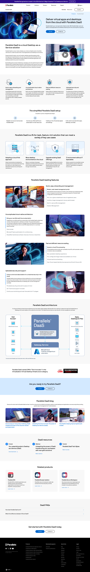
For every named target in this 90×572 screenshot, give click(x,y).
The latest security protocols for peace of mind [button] (19, 286)
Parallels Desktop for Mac (31, 555)
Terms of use (78, 550)
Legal (77, 552)
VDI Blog (62, 548)
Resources (69, 9)
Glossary (62, 550)
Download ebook (12, 451)
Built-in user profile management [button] (56, 203)
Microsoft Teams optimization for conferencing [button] (19, 232)
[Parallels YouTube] (13, 548)
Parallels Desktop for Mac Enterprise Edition (34, 552)
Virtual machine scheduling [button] (54, 259)
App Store (63, 559)
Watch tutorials (66, 449)
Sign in (80, 5)
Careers (62, 566)
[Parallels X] (8, 548)
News (62, 561)
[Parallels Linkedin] (10, 548)
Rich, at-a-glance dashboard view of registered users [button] (61, 197)
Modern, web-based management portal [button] (58, 189)
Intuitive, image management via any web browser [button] (61, 200)
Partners (62, 552)
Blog (62, 546)
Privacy (77, 546)
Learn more (72, 1)
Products (74, 13)
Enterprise (48, 546)
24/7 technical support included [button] (16, 288)
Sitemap (62, 557)
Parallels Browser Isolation (31, 559)
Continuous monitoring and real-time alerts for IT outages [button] (22, 291)
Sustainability (63, 562)
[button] (29, 5)
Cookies (77, 548)
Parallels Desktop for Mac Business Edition (34, 550)
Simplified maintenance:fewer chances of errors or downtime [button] (23, 234)
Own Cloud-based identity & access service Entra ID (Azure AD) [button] (64, 262)
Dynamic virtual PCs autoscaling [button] (56, 247)
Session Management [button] (53, 205)
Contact (62, 555)
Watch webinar (39, 453)
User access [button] (10, 229)
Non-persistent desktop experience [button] (57, 254)
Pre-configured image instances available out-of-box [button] (61, 256)
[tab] (65, 189)
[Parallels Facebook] (6, 548)
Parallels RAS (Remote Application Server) (34, 546)
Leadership (63, 564)
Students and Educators (50, 548)
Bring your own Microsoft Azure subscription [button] (19, 218)
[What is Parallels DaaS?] (65, 55)
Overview (64, 9)
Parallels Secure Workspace (31, 548)
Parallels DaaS (28, 557)
